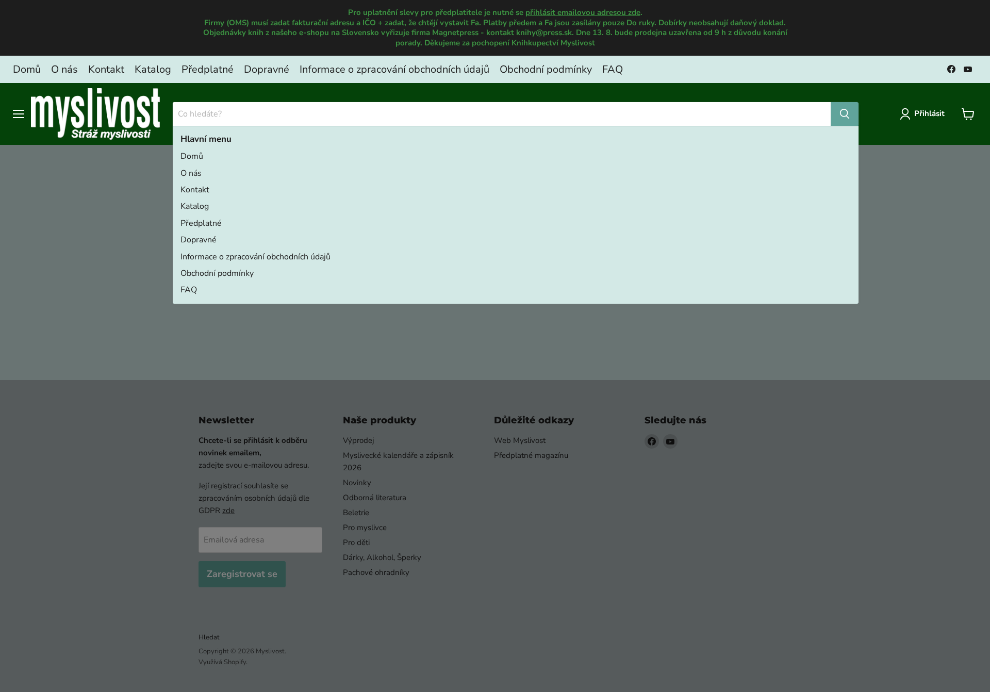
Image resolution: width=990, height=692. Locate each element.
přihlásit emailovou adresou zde (582, 12)
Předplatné (208, 69)
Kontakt (106, 69)
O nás (64, 69)
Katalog (153, 69)
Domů (27, 69)
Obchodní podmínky (546, 69)
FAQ (612, 69)
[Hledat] (845, 114)
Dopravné (266, 69)
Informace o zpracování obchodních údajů (394, 69)
